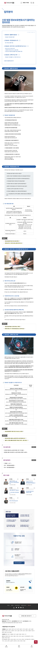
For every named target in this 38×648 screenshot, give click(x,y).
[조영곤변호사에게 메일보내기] (34, 479)
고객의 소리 (29, 605)
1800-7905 (9, 621)
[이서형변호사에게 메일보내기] (17, 488)
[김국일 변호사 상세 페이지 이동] (11, 482)
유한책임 (12, 605)
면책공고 (8, 605)
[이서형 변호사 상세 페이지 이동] (11, 491)
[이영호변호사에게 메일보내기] (34, 488)
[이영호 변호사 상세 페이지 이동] (28, 491)
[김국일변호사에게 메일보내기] (17, 479)
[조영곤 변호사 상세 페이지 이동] (28, 482)
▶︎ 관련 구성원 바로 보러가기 (9, 60)
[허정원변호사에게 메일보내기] (17, 498)
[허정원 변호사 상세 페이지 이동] (11, 500)
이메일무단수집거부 (23, 605)
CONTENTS (31, 32)
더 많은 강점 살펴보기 (18, 562)
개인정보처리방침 (17, 605)
